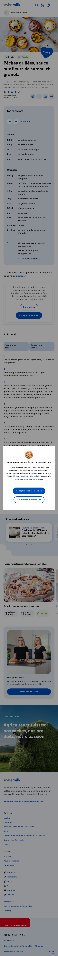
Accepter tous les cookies (29, 491)
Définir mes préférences (29, 500)
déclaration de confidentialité (26, 476)
